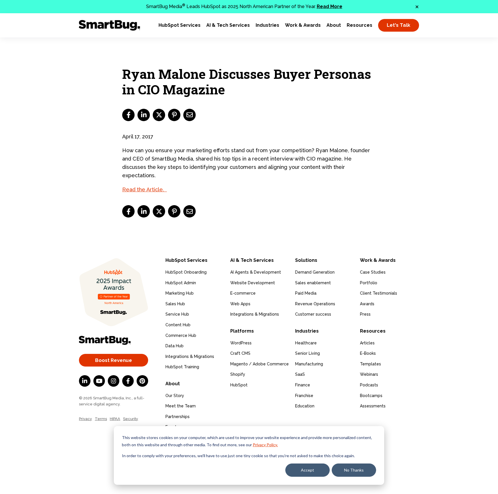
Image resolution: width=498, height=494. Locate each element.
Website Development (252, 283)
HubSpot (239, 385)
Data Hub (174, 346)
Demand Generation (315, 272)
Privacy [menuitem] (85, 419)
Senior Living (307, 353)
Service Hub (177, 314)
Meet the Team (180, 406)
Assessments (373, 406)
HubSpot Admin (180, 283)
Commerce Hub (180, 335)
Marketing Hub (179, 293)
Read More (329, 6)
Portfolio (368, 283)
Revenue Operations (315, 304)
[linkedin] (143, 115)
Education (304, 406)
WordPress (241, 343)
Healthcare (306, 343)
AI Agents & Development (255, 272)
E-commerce (243, 293)
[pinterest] (174, 115)
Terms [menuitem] (101, 419)
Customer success (313, 314)
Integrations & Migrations (189, 356)
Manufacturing (309, 364)
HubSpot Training (182, 367)
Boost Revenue (113, 360)
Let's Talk (398, 25)
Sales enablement (313, 283)
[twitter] (159, 115)
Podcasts (369, 385)
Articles (367, 343)
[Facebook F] (128, 381)
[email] (189, 115)
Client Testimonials (378, 293)
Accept (307, 470)
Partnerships (177, 416)
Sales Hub (175, 304)
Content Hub (177, 325)
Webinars (369, 374)
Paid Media (305, 293)
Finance (302, 385)
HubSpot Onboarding (186, 272)
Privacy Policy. (265, 444)
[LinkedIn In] (84, 381)
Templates (370, 364)
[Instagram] (113, 381)
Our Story (174, 395)
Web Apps (240, 304)
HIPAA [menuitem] (115, 419)
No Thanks (354, 470)
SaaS (300, 374)
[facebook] (128, 115)
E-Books (368, 353)
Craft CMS (240, 353)
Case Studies (373, 272)
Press (365, 314)
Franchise (304, 395)
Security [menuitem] (130, 419)
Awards (367, 304)
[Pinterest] (142, 381)
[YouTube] (99, 381)
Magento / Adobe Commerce (259, 364)
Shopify (237, 374)
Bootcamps (371, 395)
